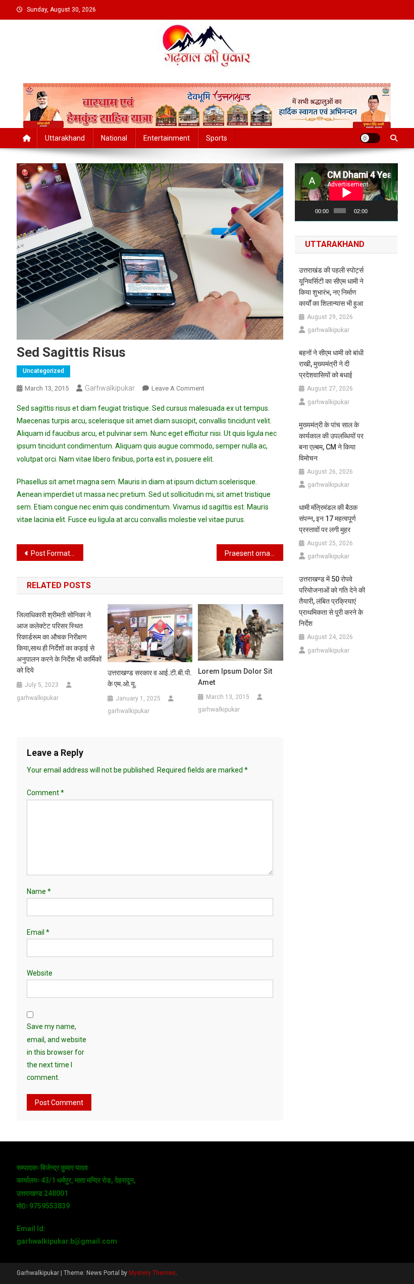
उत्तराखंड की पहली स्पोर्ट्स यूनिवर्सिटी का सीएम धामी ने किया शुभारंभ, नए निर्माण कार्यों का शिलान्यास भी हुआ (331, 286)
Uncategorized (43, 370)
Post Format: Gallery (57, 553)
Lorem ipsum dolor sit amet (235, 676)
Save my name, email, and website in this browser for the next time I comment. (56, 1051)
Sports (216, 138)
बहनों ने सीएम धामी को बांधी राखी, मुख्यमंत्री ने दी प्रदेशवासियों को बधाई (331, 364)
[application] (346, 192)
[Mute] (376, 211)
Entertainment (166, 138)
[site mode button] (370, 138)
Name (39, 891)
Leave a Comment (177, 388)
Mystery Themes (152, 1272)
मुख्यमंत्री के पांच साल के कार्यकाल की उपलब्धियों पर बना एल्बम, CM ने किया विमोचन (331, 441)
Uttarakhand (65, 138)
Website (40, 973)
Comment (45, 793)
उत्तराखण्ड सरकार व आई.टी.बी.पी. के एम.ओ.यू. (150, 678)
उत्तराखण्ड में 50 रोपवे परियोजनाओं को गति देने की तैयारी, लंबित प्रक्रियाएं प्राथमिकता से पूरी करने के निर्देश (332, 601)
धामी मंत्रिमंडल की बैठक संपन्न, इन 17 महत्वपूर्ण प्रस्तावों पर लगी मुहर (328, 518)
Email (38, 932)
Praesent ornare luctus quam (254, 553)
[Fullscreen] (388, 211)
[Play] (308, 211)
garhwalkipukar (110, 388)
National (114, 138)
